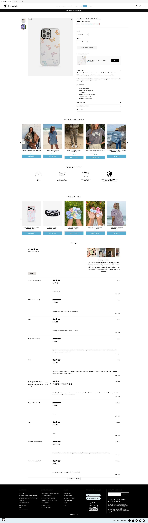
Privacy (119, 511)
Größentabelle (45, 505)
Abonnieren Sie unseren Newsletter (50, 493)
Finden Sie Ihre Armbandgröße (49, 500)
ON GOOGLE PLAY (93, 498)
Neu (57, 6)
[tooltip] (108, 260)
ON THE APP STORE (94, 495)
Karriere (66, 503)
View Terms (115, 511)
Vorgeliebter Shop (24, 503)
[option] (74, 10)
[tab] (99, 70)
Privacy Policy (123, 520)
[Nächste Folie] (119, 252)
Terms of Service (116, 520)
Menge (78, 38)
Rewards (21, 500)
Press (65, 505)
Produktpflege (45, 503)
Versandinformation (69, 498)
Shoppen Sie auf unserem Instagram (28, 495)
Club (76, 6)
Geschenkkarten (23, 510)
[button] (83, 21)
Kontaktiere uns (68, 495)
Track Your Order (46, 507)
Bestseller (62, 6)
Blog (20, 507)
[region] (103, 252)
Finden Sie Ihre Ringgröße (48, 498)
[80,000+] (93, 511)
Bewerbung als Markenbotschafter (28, 498)
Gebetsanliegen (68, 500)
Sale (83, 6)
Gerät (78, 31)
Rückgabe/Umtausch (46, 495)
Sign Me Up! (125, 494)
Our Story (22, 493)
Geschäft (70, 6)
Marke (90, 6)
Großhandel (22, 505)
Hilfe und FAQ (67, 493)
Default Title (80, 67)
